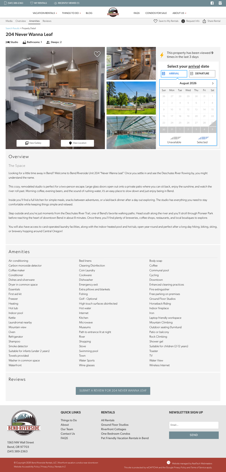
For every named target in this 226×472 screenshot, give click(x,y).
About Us (178, 13)
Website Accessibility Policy (27, 467)
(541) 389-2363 (17, 451)
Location (79, 143)
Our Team (67, 429)
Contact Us (68, 433)
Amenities (34, 21)
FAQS (137, 13)
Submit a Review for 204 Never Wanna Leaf (113, 390)
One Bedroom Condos (115, 433)
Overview (21, 21)
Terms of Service (198, 468)
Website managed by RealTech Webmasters (192, 464)
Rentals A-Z (60, 467)
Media (9, 21)
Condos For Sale (156, 13)
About (65, 425)
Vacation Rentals (44, 13)
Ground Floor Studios (114, 425)
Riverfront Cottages (113, 429)
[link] (97, 55)
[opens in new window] (212, 3)
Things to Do (70, 13)
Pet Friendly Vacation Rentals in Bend (125, 438)
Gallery (35, 143)
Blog (89, 13)
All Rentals (107, 420)
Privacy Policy (47, 467)
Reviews (47, 21)
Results (13, 28)
